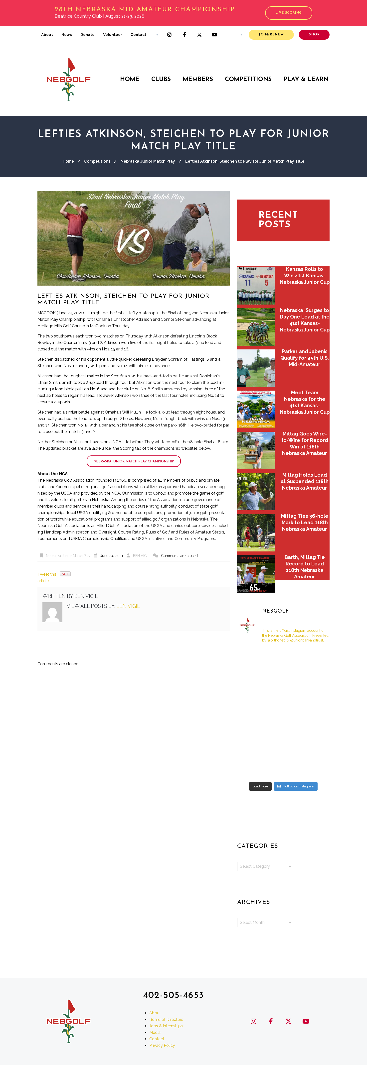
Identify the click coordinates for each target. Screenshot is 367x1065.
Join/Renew (271, 34)
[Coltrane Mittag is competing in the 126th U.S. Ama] (251, 676)
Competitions (248, 80)
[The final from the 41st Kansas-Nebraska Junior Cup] (283, 694)
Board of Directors (166, 1019)
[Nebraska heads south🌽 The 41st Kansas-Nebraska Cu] (315, 732)
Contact (138, 34)
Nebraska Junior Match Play (148, 161)
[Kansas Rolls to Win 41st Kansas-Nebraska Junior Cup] (256, 286)
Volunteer (112, 34)
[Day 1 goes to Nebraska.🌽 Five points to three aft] (251, 713)
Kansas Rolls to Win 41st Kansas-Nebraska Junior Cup (305, 275)
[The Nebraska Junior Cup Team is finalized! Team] (283, 751)
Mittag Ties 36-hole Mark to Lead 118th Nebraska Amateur (304, 522)
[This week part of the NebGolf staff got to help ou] (251, 694)
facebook (184, 35)
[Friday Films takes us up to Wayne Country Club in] (315, 676)
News (66, 34)
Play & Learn (306, 80)
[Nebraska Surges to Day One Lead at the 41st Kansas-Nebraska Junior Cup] (256, 327)
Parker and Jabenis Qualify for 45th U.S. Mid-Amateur (304, 357)
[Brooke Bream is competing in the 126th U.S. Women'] (315, 694)
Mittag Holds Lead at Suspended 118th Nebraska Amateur (305, 481)
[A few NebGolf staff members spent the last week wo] (283, 657)
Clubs (161, 80)
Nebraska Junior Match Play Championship (133, 461)
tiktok (229, 35)
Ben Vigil (141, 556)
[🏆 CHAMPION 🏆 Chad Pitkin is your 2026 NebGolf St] (283, 676)
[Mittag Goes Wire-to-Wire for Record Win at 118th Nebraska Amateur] (256, 450)
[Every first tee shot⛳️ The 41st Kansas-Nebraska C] (283, 732)
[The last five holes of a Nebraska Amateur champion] (251, 751)
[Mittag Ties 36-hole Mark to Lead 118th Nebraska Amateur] (256, 532)
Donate (87, 34)
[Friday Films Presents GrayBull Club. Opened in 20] (315, 657)
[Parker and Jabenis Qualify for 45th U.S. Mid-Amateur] (256, 368)
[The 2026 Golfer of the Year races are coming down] (251, 657)
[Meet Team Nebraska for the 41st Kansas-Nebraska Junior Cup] (256, 409)
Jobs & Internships (166, 1025)
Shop (314, 34)
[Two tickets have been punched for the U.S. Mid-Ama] (283, 713)
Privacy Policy (162, 1045)
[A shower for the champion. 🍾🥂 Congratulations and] (251, 770)
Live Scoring (289, 12)
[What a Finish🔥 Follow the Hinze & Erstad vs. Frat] (315, 713)
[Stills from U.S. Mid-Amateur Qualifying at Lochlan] (251, 732)
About (47, 34)
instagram (170, 35)
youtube (214, 35)
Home (129, 80)
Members (198, 80)
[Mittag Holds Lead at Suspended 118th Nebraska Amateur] (256, 491)
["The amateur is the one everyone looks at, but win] (315, 751)
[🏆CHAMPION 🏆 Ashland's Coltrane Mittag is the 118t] (283, 770)
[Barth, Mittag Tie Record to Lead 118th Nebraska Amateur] (256, 574)
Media (155, 1032)
